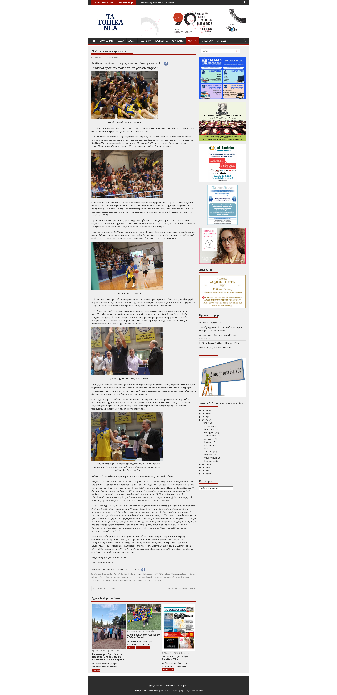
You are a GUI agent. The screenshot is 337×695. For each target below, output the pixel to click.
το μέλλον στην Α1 (144, 580)
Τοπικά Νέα (113, 58)
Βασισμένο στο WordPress (146, 690)
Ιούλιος (207, 442)
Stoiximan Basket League (130, 574)
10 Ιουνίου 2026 (135, 631)
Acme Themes (196, 690)
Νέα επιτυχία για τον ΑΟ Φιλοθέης (215, 347)
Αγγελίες (221, 41)
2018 (204, 473)
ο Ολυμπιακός (169, 577)
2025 (204, 413)
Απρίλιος (208, 451)
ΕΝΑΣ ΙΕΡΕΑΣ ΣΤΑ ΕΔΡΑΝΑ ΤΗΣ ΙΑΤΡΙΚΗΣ (219, 342)
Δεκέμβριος (209, 426)
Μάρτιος (208, 454)
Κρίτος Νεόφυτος (156, 577)
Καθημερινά (161, 41)
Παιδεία (120, 41)
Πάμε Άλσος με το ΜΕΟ (105, 588)
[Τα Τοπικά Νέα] (94, 40)
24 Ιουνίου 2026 (100, 651)
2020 (204, 467)
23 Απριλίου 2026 (171, 653)
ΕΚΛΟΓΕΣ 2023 (106, 41)
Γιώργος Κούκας (97, 577)
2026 (204, 410)
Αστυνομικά (178, 41)
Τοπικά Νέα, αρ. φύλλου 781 (180, 588)
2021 (204, 464)
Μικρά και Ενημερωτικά (153, 2)
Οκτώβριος (209, 432)
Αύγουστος (209, 438)
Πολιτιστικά (145, 41)
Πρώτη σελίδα (107, 574)
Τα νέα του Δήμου (143, 648)
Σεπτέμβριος (210, 435)
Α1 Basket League (146, 574)
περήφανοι (95, 580)
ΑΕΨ (156, 574)
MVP (118, 574)
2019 (204, 470)
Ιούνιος (207, 445)
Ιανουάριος (209, 461)
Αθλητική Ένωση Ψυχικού (168, 574)
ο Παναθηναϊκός (182, 577)
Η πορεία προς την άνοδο (138, 577)
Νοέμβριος (209, 429)
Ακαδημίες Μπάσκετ (187, 574)
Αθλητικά (192, 41)
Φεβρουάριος (210, 457)
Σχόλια (131, 41)
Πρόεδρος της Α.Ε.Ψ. (128, 580)
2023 (204, 420)
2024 (204, 416)
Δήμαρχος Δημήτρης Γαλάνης (116, 577)
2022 (204, 423)
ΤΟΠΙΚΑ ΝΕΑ (156, 580)
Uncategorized (168, 670)
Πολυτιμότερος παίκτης (110, 580)
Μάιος (207, 448)
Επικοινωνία (207, 41)
